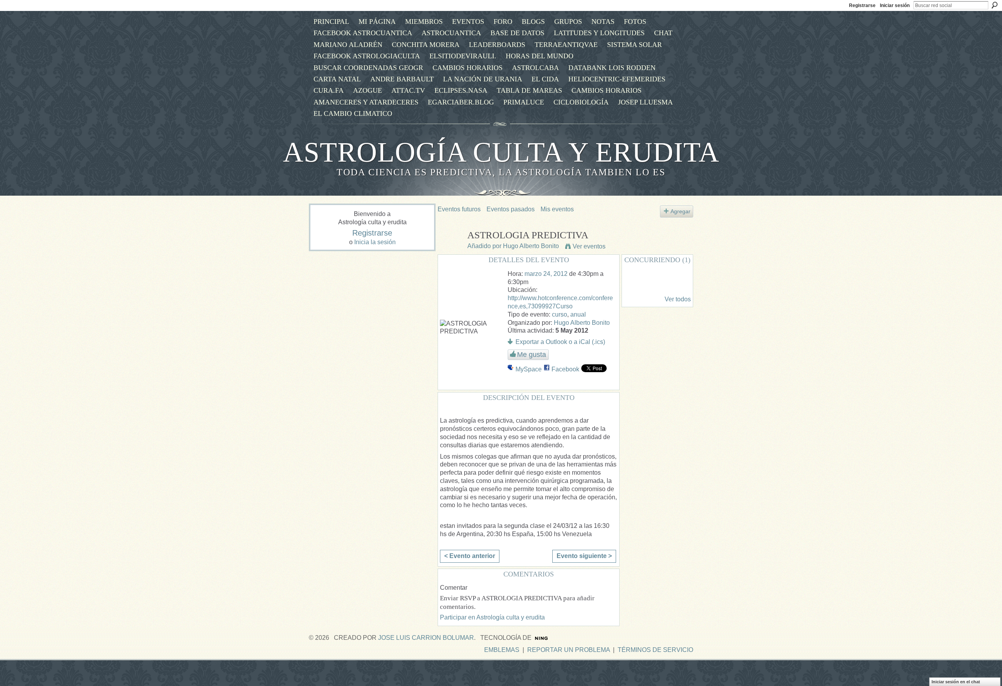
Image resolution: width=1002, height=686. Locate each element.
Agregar (680, 211)
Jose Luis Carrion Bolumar (426, 637)
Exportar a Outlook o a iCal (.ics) (560, 341)
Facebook (565, 369)
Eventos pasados (511, 209)
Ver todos (678, 299)
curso (559, 314)
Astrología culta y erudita (501, 152)
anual (578, 314)
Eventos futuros (459, 209)
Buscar (994, 5)
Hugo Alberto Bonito (531, 246)
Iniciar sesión (895, 5)
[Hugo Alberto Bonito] (450, 250)
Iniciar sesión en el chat (956, 681)
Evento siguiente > (584, 556)
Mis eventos (557, 209)
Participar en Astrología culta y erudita (492, 617)
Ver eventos (589, 246)
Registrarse (862, 5)
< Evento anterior (469, 556)
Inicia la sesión (375, 242)
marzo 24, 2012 (546, 273)
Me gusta (531, 354)
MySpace (528, 369)
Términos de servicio (655, 649)
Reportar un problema (568, 649)
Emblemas (501, 649)
